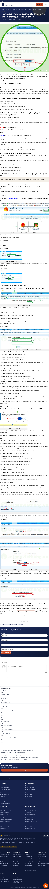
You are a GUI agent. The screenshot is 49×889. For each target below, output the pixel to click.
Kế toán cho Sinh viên (4, 867)
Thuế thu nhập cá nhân (12, 624)
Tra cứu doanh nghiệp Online (30, 870)
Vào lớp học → (44, 1)
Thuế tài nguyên (3, 799)
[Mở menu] (46, 4)
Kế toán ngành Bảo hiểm (4, 854)
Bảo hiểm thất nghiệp (29, 861)
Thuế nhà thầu (3, 798)
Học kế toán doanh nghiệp (30, 814)
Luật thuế (27, 854)
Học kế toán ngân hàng (29, 817)
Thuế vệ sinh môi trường (4, 801)
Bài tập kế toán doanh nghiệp (5, 823)
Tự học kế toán (28, 812)
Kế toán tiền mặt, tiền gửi (30, 799)
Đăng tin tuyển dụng (16, 861)
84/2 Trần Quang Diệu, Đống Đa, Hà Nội (18, 882)
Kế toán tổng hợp (4, 706)
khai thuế (4, 624)
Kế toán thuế (8, 9)
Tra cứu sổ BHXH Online (30, 868)
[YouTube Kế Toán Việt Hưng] (44, 836)
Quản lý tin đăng (16, 863)
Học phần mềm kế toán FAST (31, 823)
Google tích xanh (37, 1)
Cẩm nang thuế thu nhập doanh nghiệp (8, 737)
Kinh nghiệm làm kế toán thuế (7, 729)
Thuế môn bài (2, 792)
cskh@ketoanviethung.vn (18, 879)
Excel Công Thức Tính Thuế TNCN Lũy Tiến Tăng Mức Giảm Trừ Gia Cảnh (16, 755)
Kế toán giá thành (28, 796)
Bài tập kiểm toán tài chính (5, 826)
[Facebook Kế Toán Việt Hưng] (47, 836)
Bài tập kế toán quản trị (4, 812)
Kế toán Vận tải (3, 858)
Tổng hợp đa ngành (4, 865)
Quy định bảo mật (16, 865)
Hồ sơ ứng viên (15, 859)
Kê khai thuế (2, 796)
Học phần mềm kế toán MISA (31, 821)
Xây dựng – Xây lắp (3, 859)
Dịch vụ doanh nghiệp (29, 858)
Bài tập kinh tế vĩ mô (4, 814)
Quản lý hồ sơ (15, 858)
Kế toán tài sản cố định (5, 733)
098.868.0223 (16, 876)
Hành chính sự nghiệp (4, 863)
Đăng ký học (39, 4)
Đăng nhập (2, 877)
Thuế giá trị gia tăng (5, 721)
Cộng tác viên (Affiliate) (4, 879)
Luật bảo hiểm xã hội (29, 859)
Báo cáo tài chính (28, 785)
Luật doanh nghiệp (28, 856)
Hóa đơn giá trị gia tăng (5, 690)
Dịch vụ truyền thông (4, 856)
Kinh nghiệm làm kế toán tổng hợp (8, 710)
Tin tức (2, 717)
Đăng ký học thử (24, 770)
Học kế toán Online (5, 694)
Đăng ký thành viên (3, 876)
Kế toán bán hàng (28, 794)
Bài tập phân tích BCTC (4, 828)
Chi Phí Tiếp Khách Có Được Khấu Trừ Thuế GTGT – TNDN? (13, 752)
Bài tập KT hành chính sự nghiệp (6, 817)
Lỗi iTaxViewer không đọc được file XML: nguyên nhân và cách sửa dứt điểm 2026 (17, 750)
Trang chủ (3, 9)
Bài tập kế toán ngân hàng (5, 821)
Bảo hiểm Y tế (28, 863)
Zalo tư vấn (16, 1)
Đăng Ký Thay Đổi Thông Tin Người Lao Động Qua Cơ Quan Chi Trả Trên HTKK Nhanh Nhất (19, 757)
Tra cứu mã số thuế (29, 867)
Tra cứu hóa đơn (28, 865)
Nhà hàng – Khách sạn (4, 861)
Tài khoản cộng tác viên (4, 881)
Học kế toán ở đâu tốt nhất (6, 725)
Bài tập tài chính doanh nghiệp (6, 810)
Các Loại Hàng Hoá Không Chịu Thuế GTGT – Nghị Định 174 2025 (14, 759)
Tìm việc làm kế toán (17, 854)
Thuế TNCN (21, 624)
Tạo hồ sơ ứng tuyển (17, 856)
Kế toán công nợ (28, 792)
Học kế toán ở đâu (28, 826)
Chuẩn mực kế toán (29, 819)
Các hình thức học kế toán (30, 828)
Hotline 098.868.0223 (7, 1)
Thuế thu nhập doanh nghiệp (5, 789)
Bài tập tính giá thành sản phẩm (6, 819)
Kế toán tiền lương (4, 698)
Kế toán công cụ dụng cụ (30, 789)
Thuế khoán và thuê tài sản (5, 803)
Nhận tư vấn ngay (6, 652)
